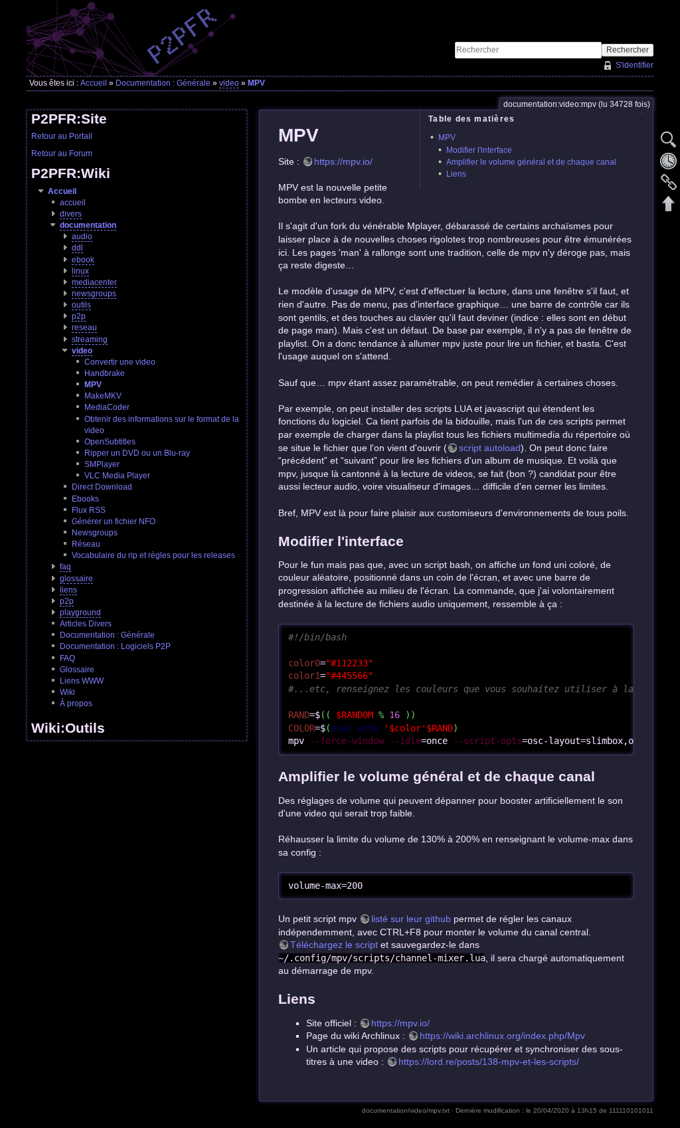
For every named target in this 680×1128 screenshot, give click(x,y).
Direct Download (102, 487)
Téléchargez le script (334, 944)
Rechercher (627, 49)
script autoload (490, 447)
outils (81, 305)
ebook (83, 259)
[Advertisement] (498, 21)
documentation (88, 225)
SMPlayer (102, 464)
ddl (77, 247)
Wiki (67, 692)
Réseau (86, 544)
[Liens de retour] (668, 182)
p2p (79, 316)
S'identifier (634, 65)
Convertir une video (119, 362)
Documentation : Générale (163, 83)
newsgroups (94, 293)
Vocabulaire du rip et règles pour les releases (153, 555)
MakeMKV (103, 396)
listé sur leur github (411, 918)
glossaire (76, 578)
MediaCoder (106, 407)
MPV (256, 83)
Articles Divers (86, 623)
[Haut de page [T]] (668, 203)
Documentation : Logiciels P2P (115, 646)
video (229, 83)
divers (71, 214)
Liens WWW (82, 681)
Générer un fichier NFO (113, 521)
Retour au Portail (61, 136)
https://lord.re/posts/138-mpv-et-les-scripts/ (488, 1061)
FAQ (67, 658)
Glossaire (77, 669)
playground (80, 612)
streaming (90, 339)
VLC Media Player (117, 475)
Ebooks (85, 499)
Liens (456, 174)
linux (80, 271)
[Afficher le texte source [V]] (668, 139)
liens (68, 590)
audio (82, 236)
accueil (73, 202)
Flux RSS (89, 510)
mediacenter (94, 282)
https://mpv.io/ (343, 161)
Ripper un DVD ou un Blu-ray (137, 453)
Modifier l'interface (479, 150)
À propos (76, 703)
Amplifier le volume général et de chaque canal (531, 162)
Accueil (93, 83)
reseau (84, 327)
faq (65, 566)
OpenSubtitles (109, 441)
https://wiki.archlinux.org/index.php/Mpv (502, 1035)
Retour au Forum (61, 153)
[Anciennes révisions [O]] (668, 160)
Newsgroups (95, 532)
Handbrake (104, 373)
